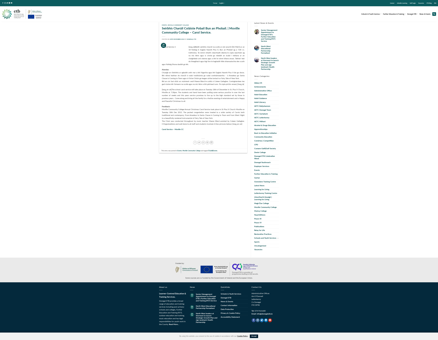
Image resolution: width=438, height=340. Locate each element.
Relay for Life (259, 230)
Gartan (257, 178)
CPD (256, 145)
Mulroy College (260, 211)
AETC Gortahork (261, 114)
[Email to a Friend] (203, 142)
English (221, 3)
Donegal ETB (411, 14)
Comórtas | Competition (264, 141)
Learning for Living (261, 189)
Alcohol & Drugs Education (265, 125)
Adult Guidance (260, 98)
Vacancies (421, 3)
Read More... (174, 324)
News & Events (425, 14)
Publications (259, 226)
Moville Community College (178, 25)
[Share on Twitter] (199, 142)
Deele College (260, 152)
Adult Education (260, 95)
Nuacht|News (259, 215)
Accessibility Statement (230, 317)
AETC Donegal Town (262, 110)
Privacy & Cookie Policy (230, 313)
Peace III (257, 219)
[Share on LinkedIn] (211, 142)
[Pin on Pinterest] (207, 142)
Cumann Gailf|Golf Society (265, 148)
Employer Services (261, 166)
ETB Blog (429, 3)
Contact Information (229, 305)
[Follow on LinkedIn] (9, 3)
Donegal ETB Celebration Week (264, 157)
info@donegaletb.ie (265, 314)
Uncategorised (260, 246)
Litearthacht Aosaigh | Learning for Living (263, 198)
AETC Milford (259, 121)
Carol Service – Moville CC (173, 129)
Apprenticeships (260, 129)
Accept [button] (254, 336)
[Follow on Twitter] (7, 3)
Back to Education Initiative (265, 133)
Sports (256, 242)
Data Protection (227, 309)
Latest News (259, 186)
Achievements (260, 87)
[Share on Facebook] (195, 142)
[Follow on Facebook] (3, 3)
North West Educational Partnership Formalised (266, 49)
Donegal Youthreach (262, 162)
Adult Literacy (260, 102)
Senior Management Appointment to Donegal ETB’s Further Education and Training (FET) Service (269, 35)
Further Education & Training (393, 14)
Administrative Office (263, 91)
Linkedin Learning (402, 3)
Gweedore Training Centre (265, 182)
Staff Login (413, 3)
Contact (392, 3)
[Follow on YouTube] (11, 3)
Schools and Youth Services (265, 238)
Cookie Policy (242, 336)
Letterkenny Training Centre (265, 193)
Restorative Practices (262, 234)
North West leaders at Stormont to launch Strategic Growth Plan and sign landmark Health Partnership (270, 63)
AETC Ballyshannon (262, 106)
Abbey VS (258, 83)
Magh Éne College (261, 203)
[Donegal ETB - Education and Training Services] (22, 14)
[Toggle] (278, 238)
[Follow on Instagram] (5, 3)
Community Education (263, 137)
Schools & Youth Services (370, 14)
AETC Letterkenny (261, 118)
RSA (435, 3)
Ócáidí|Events (212, 150)
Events (164, 25)
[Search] (434, 14)
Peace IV (258, 223)
